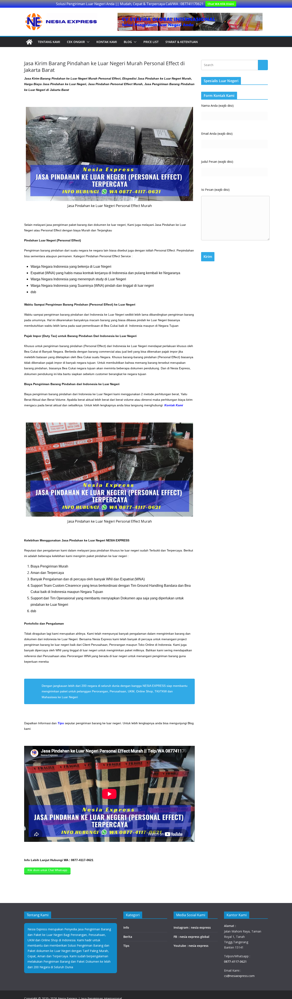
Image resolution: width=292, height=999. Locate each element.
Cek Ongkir (76, 42)
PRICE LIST (151, 42)
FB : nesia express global (191, 937)
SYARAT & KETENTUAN (181, 42)
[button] (87, 42)
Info (126, 927)
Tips (126, 946)
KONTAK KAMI (106, 42)
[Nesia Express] (29, 42)
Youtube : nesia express (191, 946)
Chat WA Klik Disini (221, 4)
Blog (128, 42)
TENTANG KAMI (49, 42)
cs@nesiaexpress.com (239, 976)
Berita (127, 937)
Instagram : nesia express (192, 927)
